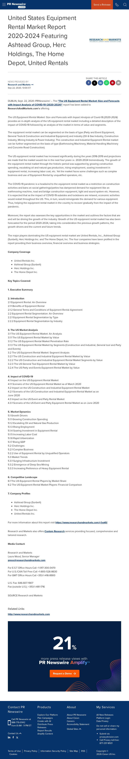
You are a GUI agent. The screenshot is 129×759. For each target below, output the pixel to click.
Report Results (44, 730)
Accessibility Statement (78, 724)
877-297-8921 (106, 743)
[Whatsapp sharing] (106, 83)
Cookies (13, 754)
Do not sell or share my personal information (107, 727)
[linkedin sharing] (100, 83)
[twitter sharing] (94, 83)
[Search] (125, 4)
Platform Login (103, 718)
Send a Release (102, 4)
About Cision (73, 718)
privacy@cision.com (109, 737)
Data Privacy (102, 721)
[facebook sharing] (88, 83)
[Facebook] (13, 737)
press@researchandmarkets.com (26, 560)
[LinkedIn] (9, 737)
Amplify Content (45, 733)
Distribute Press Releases (45, 726)
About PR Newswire (76, 715)
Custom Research (55, 531)
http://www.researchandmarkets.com (29, 614)
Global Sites (73, 729)
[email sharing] (118, 83)
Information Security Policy (53, 751)
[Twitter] (17, 737)
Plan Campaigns (45, 718)
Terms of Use (14, 751)
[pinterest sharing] (112, 83)
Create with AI (44, 721)
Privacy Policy (30, 751)
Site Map (74, 751)
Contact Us (13, 733)
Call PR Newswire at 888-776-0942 (21, 721)
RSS (83, 751)
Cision (105, 754)
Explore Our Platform (47, 715)
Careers (71, 721)
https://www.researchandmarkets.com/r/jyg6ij (81, 522)
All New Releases (104, 715)
